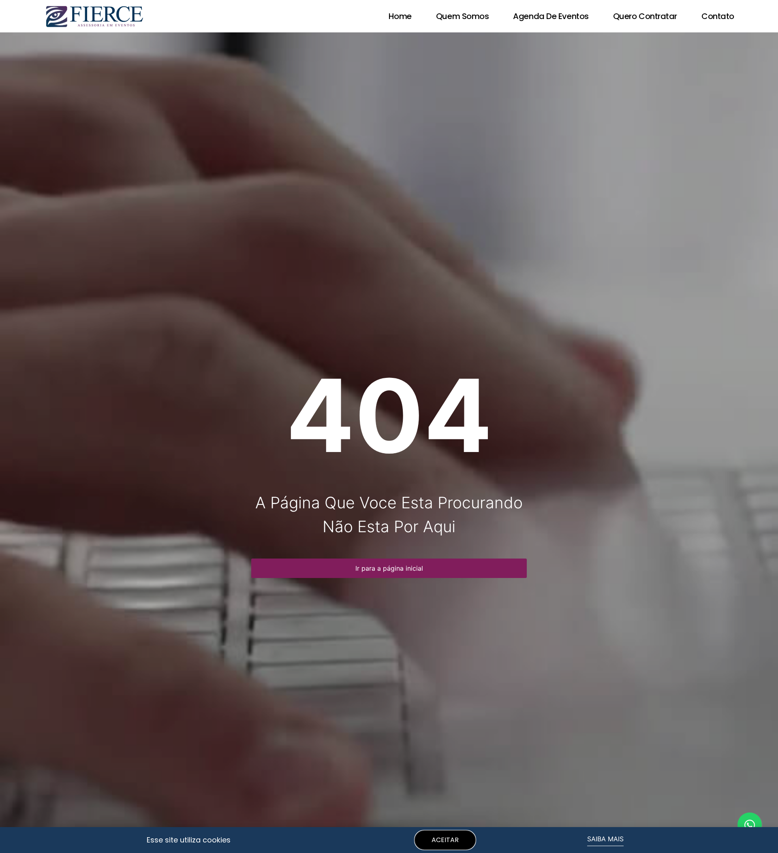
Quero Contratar (645, 16)
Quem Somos (462, 16)
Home (400, 16)
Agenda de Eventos (550, 16)
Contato (717, 16)
